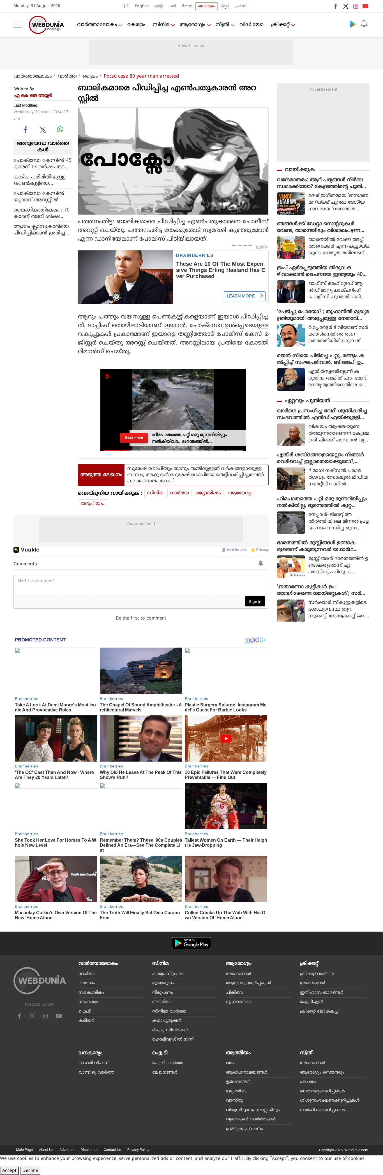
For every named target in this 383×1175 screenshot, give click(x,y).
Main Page (24, 1150)
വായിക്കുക (300, 170)
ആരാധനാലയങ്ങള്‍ (246, 1072)
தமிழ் (158, 6)
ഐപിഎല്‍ (311, 1002)
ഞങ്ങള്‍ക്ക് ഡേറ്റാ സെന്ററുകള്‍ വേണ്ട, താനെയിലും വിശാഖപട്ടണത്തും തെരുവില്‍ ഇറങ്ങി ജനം (318, 227)
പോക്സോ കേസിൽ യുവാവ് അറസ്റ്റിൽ (38, 196)
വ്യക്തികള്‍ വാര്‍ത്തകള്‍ (250, 1119)
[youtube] (365, 6)
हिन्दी (126, 6)
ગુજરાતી (241, 6)
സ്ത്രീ (222, 25)
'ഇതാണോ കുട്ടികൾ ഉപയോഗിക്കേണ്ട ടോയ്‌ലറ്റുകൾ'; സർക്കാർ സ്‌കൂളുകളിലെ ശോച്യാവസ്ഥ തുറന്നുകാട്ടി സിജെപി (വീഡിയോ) (320, 590)
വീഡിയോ (251, 25)
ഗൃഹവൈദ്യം (239, 1002)
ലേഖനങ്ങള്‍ (238, 974)
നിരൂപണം (162, 992)
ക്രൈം (90, 76)
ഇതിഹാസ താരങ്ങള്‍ (321, 992)
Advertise (66, 1150)
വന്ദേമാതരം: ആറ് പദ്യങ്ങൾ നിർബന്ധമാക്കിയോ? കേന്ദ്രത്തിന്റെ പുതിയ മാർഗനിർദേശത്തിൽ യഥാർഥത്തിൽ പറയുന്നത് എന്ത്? (322, 183)
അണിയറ (162, 1002)
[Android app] (191, 943)
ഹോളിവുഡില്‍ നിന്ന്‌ (173, 1039)
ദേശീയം (87, 974)
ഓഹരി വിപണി (94, 1063)
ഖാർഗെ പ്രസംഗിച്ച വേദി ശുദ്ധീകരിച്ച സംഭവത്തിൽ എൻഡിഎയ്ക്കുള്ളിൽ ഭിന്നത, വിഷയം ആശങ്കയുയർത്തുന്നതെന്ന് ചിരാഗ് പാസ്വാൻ (323, 414)
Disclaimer (89, 1150)
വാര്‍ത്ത (67, 76)
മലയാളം (206, 6)
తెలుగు (186, 6)
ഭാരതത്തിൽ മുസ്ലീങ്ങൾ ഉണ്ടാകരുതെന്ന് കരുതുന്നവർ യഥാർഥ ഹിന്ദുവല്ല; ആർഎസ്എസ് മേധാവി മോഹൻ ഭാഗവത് (319, 546)
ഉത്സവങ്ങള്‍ (238, 1082)
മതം (230, 1063)
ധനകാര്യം (89, 1002)
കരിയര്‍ (86, 1020)
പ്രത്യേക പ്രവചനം (244, 1129)
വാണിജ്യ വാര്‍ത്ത (96, 1072)
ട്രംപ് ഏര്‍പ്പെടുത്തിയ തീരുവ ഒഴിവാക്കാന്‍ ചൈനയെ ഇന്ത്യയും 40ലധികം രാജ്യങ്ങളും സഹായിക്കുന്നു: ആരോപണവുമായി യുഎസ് (322, 271)
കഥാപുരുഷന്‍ (166, 1020)
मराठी (172, 6)
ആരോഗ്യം (192, 25)
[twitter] (346, 6)
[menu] (19, 24)
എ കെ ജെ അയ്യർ (33, 95)
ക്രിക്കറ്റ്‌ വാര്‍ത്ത (317, 974)
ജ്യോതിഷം (208, 493)
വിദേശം (87, 983)
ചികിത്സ (234, 992)
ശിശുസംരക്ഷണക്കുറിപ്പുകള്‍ (330, 1100)
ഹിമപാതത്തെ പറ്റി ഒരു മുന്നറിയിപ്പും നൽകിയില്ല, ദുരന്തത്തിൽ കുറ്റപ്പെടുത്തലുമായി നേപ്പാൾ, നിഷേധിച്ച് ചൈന (322, 502)
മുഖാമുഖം (163, 983)
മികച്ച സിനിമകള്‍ (170, 1030)
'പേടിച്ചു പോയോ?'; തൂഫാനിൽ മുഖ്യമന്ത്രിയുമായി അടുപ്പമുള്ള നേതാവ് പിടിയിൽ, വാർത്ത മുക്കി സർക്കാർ (323, 315)
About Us (46, 1150)
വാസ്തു (234, 1100)
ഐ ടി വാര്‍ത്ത (167, 1063)
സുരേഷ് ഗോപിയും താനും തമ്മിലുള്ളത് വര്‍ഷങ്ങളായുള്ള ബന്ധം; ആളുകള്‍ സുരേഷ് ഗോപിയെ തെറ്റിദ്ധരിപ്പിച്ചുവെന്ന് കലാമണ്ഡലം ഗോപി (195, 475)
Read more (134, 437)
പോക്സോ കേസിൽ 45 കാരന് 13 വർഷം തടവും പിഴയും (42, 163)
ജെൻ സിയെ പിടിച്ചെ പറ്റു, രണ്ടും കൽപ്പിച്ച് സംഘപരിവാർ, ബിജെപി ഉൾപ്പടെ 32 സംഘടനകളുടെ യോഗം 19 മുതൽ (321, 359)
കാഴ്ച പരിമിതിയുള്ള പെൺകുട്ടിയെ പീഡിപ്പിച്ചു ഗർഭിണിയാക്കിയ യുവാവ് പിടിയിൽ (41, 180)
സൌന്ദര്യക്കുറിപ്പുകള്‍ (322, 1091)
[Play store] (352, 23)
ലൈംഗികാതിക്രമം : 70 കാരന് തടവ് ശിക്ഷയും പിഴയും (41, 213)
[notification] (364, 23)
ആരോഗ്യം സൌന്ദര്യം (322, 1072)
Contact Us (112, 1150)
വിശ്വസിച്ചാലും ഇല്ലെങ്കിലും (253, 1110)
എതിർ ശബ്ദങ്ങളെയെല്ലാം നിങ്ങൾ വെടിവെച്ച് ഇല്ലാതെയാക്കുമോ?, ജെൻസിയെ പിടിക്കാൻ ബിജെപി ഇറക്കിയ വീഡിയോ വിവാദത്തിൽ (322, 458)
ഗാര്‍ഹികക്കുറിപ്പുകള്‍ (322, 1110)
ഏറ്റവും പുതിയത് (307, 401)
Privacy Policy (138, 1150)
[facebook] (336, 6)
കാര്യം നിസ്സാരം (168, 974)
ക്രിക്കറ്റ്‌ (280, 25)
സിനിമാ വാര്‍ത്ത (169, 1011)
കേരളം (136, 25)
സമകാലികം (91, 992)
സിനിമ (161, 25)
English (142, 6)
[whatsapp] (60, 129)
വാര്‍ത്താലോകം (97, 25)
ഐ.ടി (85, 1011)
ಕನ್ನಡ (225, 6)
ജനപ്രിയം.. (93, 504)
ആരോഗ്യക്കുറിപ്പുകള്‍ (248, 983)
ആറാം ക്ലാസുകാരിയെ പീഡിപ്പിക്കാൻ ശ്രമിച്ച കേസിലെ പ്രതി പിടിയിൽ (41, 229)
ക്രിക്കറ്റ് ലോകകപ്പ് (319, 1011)
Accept (9, 1171)
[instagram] (355, 6)
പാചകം (308, 1082)
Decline (30, 1171)
